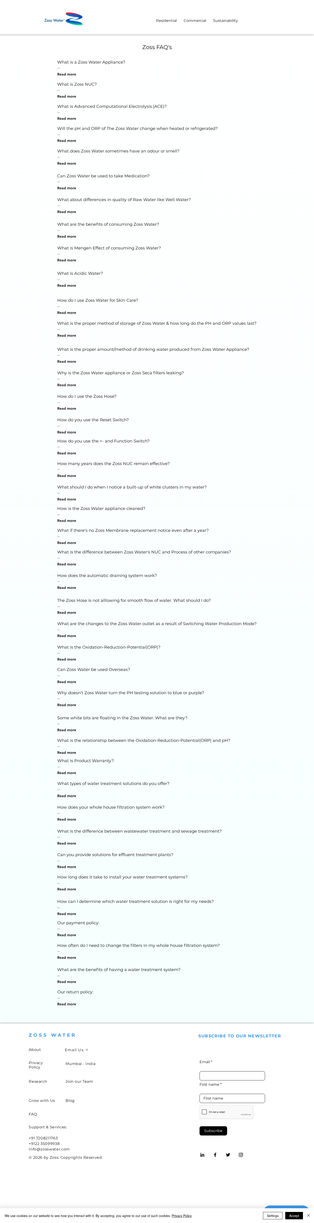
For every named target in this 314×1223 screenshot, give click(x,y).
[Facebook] (215, 1155)
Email (205, 1062)
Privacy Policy (182, 1215)
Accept (294, 1215)
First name (209, 1084)
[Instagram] (241, 1155)
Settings (273, 1215)
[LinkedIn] (202, 1155)
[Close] (308, 1215)
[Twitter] (228, 1155)
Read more (66, 74)
